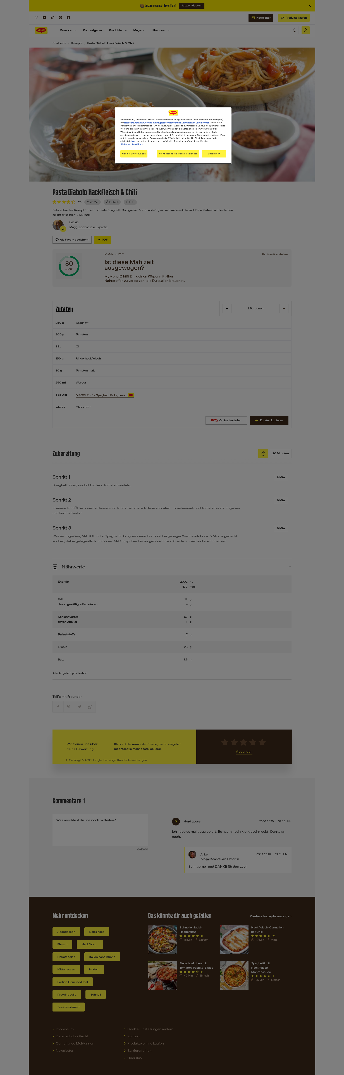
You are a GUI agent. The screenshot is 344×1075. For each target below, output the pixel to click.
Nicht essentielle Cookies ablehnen (178, 153)
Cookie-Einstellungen (134, 153)
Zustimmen (214, 153)
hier (133, 141)
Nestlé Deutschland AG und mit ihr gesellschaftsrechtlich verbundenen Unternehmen (166, 122)
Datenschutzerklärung (132, 144)
